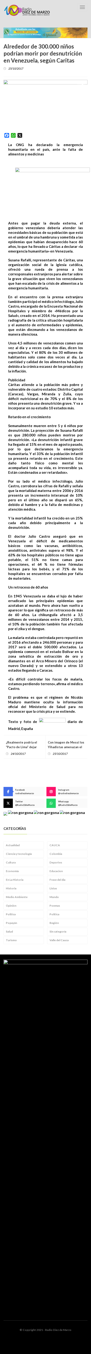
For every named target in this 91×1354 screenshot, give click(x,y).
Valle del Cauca (59, 940)
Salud (9, 931)
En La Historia (14, 879)
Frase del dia (57, 879)
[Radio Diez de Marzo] (27, 10)
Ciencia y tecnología (19, 854)
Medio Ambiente (17, 897)
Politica (11, 914)
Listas (53, 888)
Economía (12, 871)
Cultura (11, 862)
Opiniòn (11, 905)
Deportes (55, 862)
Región (54, 923)
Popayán (11, 923)
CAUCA (54, 845)
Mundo (54, 897)
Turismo (11, 940)
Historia (11, 888)
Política (54, 914)
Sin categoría (57, 931)
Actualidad (13, 845)
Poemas (54, 905)
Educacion (56, 871)
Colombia (55, 854)
